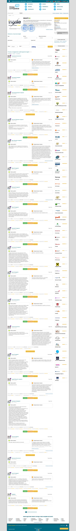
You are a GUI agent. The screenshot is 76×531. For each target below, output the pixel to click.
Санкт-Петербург (18, 520)
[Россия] (47, 1)
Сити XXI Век (61, 191)
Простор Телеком (61, 279)
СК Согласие (61, 185)
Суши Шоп (61, 131)
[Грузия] (59, 1)
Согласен (25, 74)
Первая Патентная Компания (61, 332)
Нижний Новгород (34, 519)
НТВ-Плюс (61, 379)
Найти (21, 13)
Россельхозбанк (61, 225)
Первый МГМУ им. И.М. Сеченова (61, 325)
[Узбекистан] (57, 1)
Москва (25, 519)
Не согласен (30, 74)
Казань (47, 518)
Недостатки (33, 40)
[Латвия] (64, 1)
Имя (8, 36)
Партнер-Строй (61, 346)
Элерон (61, 71)
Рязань (62, 519)
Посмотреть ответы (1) (30, 114)
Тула (32, 520)
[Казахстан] (52, 1)
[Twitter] (37, 529)
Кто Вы (24, 36)
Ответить (35, 74)
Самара (10, 520)
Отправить (50, 46)
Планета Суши (61, 305)
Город (8, 46)
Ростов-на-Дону (56, 519)
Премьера (61, 285)
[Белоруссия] (48, 1)
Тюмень (40, 520)
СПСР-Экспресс (61, 158)
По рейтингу (18, 53)
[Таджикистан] (55, 1)
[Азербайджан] (62, 1)
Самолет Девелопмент (61, 212)
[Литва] (66, 1)
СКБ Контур (61, 178)
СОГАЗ (61, 165)
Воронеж (25, 518)
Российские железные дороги (61, 218)
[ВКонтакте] (36, 529)
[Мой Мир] (39, 529)
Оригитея (61, 366)
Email (20, 46)
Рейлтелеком (61, 258)
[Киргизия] (54, 1)
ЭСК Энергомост (61, 64)
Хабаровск (55, 520)
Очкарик (61, 352)
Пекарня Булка (61, 339)
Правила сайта (65, 13)
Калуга (62, 518)
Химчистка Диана (61, 91)
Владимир (17, 518)
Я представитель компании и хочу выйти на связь (62, 33)
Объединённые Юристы (61, 372)
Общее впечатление (42, 36)
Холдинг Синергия (61, 77)
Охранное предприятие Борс (61, 359)
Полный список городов (38, 522)
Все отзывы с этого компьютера (49, 160)
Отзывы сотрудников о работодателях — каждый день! (22, 1)
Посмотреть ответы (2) (30, 351)
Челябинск (63, 520)
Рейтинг (61, 13)
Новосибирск (41, 519)
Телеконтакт (61, 124)
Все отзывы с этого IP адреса (49, 199)
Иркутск (40, 518)
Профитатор (61, 272)
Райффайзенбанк (61, 265)
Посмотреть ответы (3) (30, 455)
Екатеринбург (33, 518)
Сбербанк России (61, 205)
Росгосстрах (61, 232)
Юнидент (61, 57)
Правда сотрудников (12, 525)
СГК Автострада (61, 198)
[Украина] (50, 1)
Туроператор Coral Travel (61, 118)
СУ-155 (61, 138)
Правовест (61, 292)
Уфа (47, 520)
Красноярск (18, 519)
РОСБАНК (61, 238)
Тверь (24, 520)
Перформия (61, 319)
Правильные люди (61, 299)
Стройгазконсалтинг (61, 144)
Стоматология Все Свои (61, 151)
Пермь (47, 519)
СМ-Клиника (61, 171)
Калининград (56, 518)
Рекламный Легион (61, 252)
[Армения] (60, 1)
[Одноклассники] (38, 529)
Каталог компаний (56, 13)
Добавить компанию (64, 528)
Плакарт (61, 312)
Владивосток (11, 518)
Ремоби (61, 245)
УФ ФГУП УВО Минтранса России (61, 104)
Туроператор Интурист (61, 111)
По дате (14, 53)
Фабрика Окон (61, 98)
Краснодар (10, 519)
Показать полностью (35, 104)
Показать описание (49, 29)
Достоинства (10, 40)
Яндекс (61, 51)
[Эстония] (67, 1)
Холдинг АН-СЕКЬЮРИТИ (61, 84)
